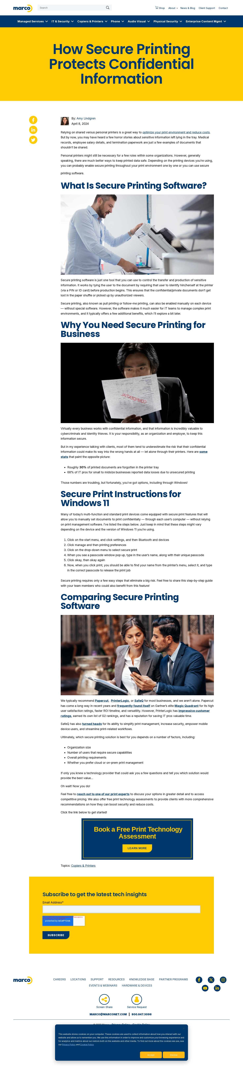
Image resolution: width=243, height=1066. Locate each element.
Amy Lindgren (86, 118)
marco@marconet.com (108, 1014)
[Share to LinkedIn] (33, 130)
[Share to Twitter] (33, 140)
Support (97, 979)
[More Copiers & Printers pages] (106, 21)
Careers (59, 979)
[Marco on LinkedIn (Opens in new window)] (217, 988)
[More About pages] (177, 7)
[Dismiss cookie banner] (184, 1028)
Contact (223, 8)
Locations (78, 979)
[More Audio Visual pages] (148, 21)
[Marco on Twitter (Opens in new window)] (211, 980)
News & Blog (187, 8)
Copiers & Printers (90, 21)
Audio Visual (137, 21)
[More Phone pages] (123, 21)
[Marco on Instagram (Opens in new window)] (223, 980)
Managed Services (31, 21)
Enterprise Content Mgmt (204, 21)
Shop (159, 9)
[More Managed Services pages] (46, 21)
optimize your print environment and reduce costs (176, 132)
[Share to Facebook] (33, 120)
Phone (115, 21)
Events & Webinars (103, 985)
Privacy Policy (69, 1044)
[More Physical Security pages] (181, 21)
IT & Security (61, 21)
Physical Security (166, 21)
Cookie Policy (87, 1044)
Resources (116, 979)
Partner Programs (173, 979)
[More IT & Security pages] (72, 21)
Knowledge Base (141, 979)
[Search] (107, 8)
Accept (150, 1055)
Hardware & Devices (137, 985)
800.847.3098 (142, 1014)
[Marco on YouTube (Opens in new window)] (205, 988)
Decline (174, 1055)
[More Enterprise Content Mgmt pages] (225, 21)
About (171, 8)
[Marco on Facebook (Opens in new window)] (199, 980)
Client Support (207, 8)
